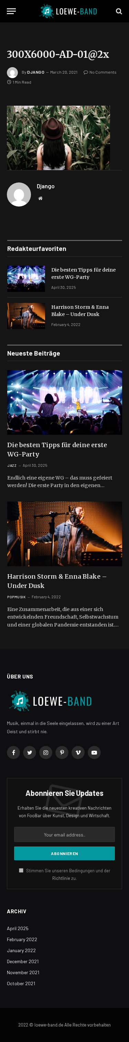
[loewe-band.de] (67, 11)
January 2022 (21, 950)
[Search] (118, 11)
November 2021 (23, 972)
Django (36, 72)
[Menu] (11, 11)
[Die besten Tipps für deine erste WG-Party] (26, 279)
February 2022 (22, 939)
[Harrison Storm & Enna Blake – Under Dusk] (26, 316)
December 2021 (23, 961)
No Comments (103, 72)
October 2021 (21, 983)
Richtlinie (61, 878)
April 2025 (18, 928)
